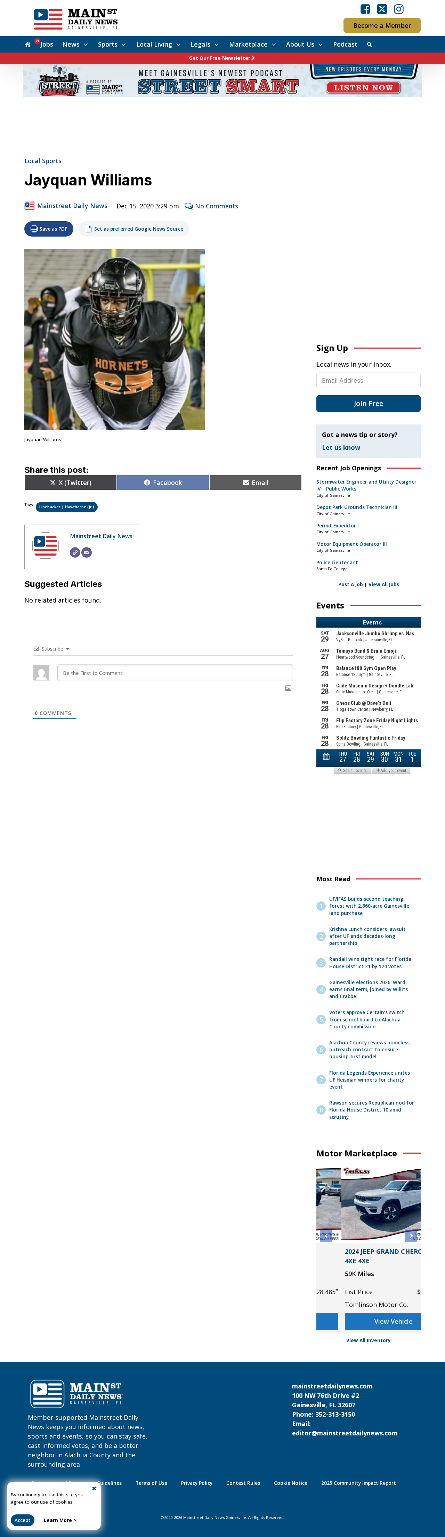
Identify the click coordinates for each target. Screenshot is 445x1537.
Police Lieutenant (337, 562)
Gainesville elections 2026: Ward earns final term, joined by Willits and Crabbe (368, 989)
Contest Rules (243, 1483)
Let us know (341, 447)
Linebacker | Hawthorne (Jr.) (66, 506)
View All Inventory (368, 1340)
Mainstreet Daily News (72, 205)
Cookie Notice (290, 1483)
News (71, 44)
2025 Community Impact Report (358, 1483)
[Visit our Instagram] (398, 9)
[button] (326, 1236)
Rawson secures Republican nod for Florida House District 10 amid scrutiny (371, 1110)
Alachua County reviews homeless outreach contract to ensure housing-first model (369, 1050)
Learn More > (60, 1520)
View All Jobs (384, 584)
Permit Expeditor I (337, 526)
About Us (300, 44)
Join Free (368, 403)
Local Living (154, 44)
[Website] (75, 552)
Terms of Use (151, 1483)
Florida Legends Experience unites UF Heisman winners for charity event (369, 1080)
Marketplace (248, 44)
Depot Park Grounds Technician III (356, 507)
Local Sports (43, 161)
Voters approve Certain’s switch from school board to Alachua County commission (367, 1019)
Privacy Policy (196, 1483)
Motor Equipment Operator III (351, 544)
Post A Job (350, 584)
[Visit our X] (382, 9)
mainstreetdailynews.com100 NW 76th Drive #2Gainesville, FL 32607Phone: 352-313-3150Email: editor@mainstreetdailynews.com (345, 1409)
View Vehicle (348, 1321)
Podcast (345, 44)
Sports (108, 44)
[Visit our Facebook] (365, 9)
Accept (23, 1520)
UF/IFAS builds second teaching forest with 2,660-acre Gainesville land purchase (369, 906)
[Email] (86, 552)
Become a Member (382, 25)
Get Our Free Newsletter (219, 58)
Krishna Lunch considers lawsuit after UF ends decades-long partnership (367, 936)
